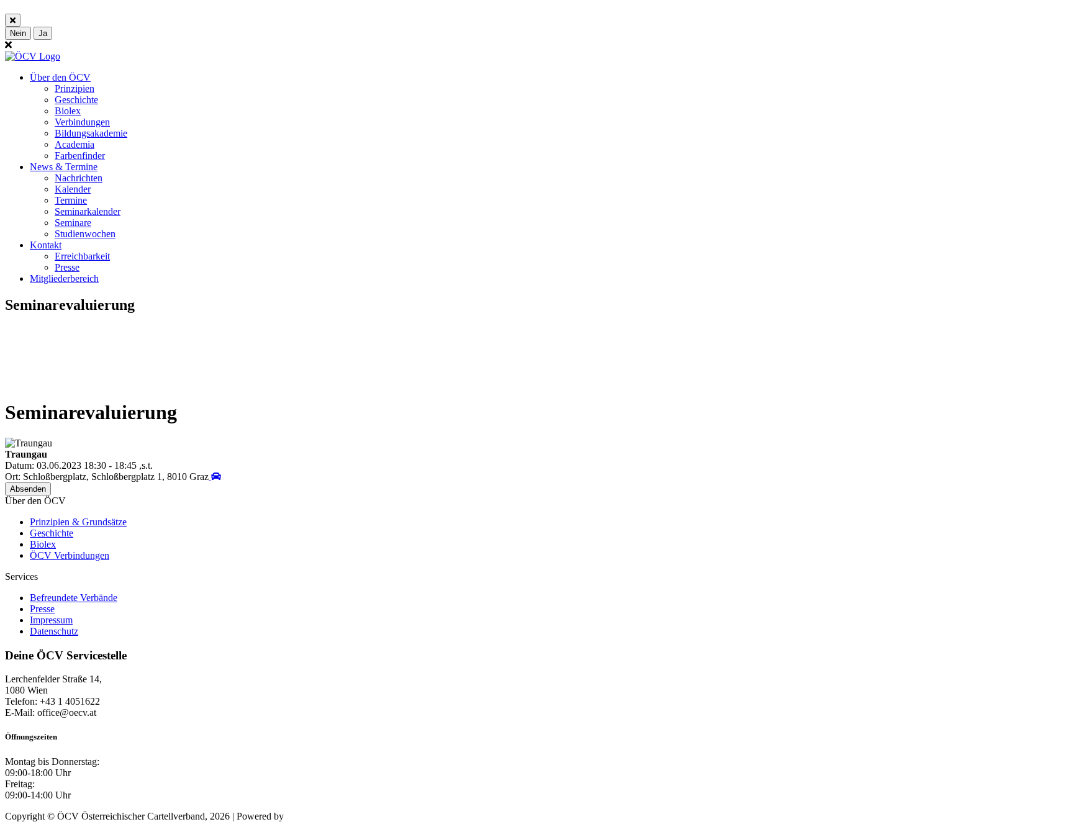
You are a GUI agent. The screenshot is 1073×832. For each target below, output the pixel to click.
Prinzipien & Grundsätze (78, 522)
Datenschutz (54, 631)
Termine (71, 200)
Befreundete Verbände (73, 597)
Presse (67, 267)
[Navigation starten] (215, 476)
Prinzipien (74, 88)
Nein (18, 33)
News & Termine (63, 166)
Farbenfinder (80, 155)
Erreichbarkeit (82, 256)
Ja (42, 33)
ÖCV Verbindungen (69, 555)
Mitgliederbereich (64, 278)
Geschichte (76, 99)
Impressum (51, 620)
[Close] (12, 20)
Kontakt (45, 245)
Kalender (73, 189)
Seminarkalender (87, 211)
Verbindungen (82, 122)
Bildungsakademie (91, 133)
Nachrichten (78, 178)
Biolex (68, 111)
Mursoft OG (310, 816)
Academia (74, 144)
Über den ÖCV (60, 77)
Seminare (73, 222)
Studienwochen (85, 233)
